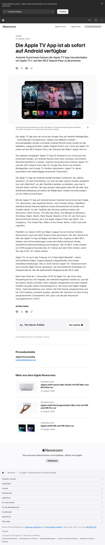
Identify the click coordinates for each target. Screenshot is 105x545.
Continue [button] (62, 12)
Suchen (94, 27)
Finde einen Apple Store (33, 527)
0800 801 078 (91, 527)
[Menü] (102, 20)
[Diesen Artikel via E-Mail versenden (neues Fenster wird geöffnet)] (26, 68)
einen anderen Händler (54, 527)
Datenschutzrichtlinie (9, 539)
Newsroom (9, 26)
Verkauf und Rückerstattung (68, 539)
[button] (28, 11)
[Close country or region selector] (102, 3)
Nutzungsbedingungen (48, 539)
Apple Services (60, 27)
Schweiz (5, 531)
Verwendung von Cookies (28, 539)
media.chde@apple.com (26, 360)
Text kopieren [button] (75, 325)
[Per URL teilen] (31, 68)
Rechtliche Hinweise (87, 539)
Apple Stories (76, 27)
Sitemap (5, 542)
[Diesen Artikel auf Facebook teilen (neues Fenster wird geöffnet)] (17, 68)
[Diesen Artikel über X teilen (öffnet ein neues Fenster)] (21, 68)
